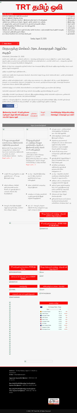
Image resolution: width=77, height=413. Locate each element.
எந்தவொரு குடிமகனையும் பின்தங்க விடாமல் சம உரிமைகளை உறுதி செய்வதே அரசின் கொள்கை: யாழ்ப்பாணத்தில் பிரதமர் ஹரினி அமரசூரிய (62, 145)
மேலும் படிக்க (57, 113)
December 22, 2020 (17, 56)
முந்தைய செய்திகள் (20, 114)
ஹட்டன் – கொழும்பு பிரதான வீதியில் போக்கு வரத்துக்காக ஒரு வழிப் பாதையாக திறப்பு (38, 208)
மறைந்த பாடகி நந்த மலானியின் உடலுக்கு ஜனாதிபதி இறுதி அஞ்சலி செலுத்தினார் (37, 196)
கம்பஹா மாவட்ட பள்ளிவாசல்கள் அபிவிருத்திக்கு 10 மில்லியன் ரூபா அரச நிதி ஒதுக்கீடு (61, 131)
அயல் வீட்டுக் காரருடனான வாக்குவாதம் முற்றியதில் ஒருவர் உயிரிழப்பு (61, 153)
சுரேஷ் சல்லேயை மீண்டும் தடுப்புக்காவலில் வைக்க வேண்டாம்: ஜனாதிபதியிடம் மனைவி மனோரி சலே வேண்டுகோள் (12, 189)
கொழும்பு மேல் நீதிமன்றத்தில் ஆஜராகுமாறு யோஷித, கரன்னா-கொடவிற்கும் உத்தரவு (13, 208)
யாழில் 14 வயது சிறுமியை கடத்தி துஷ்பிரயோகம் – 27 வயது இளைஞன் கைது (14, 176)
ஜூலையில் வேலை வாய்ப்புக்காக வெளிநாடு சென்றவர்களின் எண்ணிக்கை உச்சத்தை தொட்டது (61, 201)
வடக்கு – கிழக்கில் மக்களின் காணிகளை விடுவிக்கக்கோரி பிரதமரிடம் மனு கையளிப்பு (60, 176)
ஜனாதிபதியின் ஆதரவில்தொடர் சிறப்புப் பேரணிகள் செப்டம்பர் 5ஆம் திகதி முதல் (61, 160)
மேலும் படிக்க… (6, 158)
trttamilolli (5, 56)
